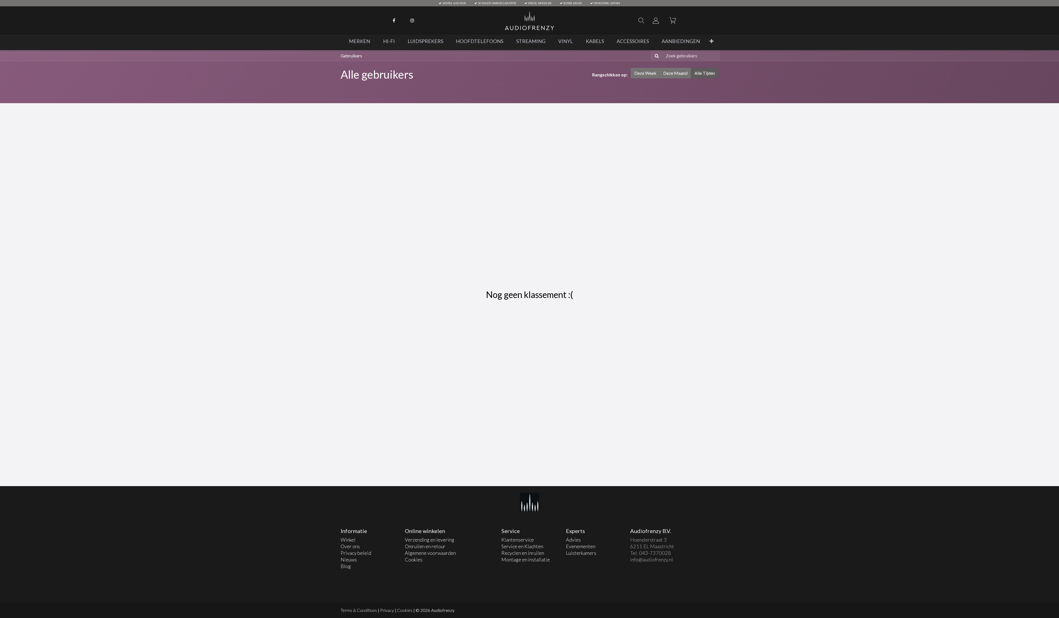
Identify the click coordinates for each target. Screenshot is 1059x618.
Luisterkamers (581, 553)
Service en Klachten (522, 546)
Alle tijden (704, 73)
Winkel (348, 540)
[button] (711, 41)
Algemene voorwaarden (430, 553)
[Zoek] (655, 55)
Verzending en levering (429, 540)
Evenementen (580, 546)
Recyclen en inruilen (523, 553)
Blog (346, 566)
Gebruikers (351, 55)
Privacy (387, 610)
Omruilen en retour (425, 546)
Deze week (645, 73)
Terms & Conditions (359, 610)
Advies (573, 540)
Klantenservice (518, 540)
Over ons (350, 546)
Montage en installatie (525, 559)
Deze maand (675, 73)
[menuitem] (359, 41)
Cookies (413, 559)
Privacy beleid (356, 553)
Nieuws (349, 559)
